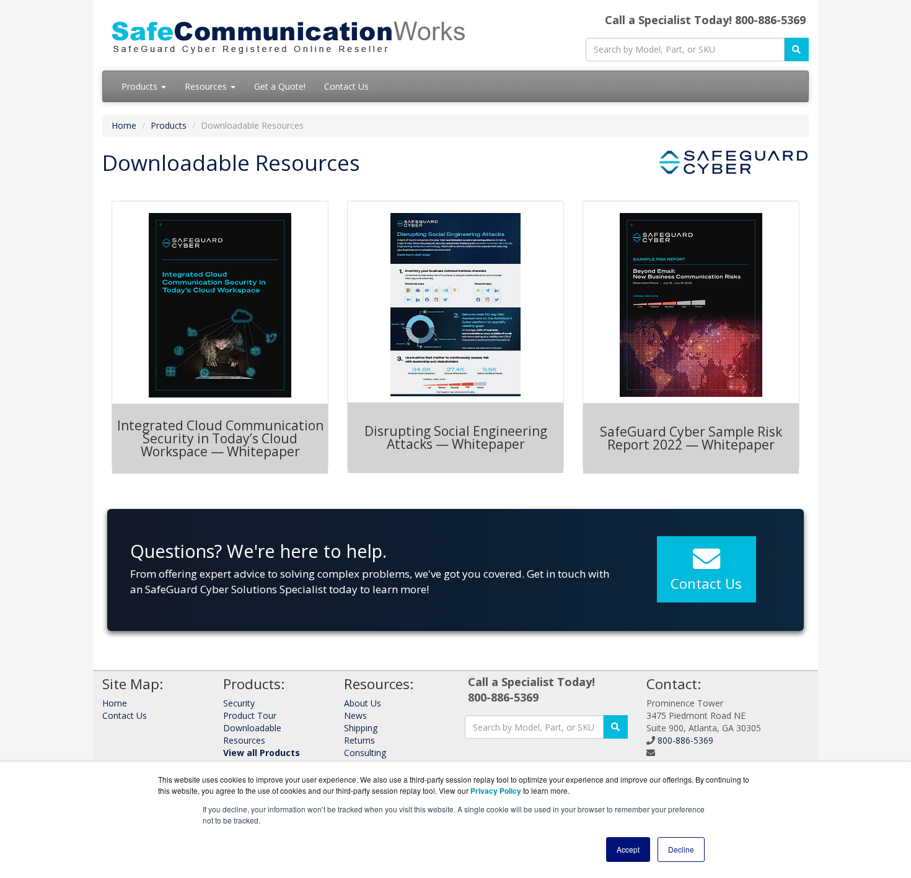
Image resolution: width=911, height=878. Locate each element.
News (355, 715)
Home (124, 125)
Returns (359, 740)
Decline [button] (681, 849)
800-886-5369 (685, 740)
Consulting (365, 752)
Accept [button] (628, 849)
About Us (362, 703)
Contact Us (346, 86)
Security (239, 703)
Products (140, 86)
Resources (207, 86)
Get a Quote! (280, 86)
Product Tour (249, 715)
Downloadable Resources (252, 734)
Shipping (360, 728)
